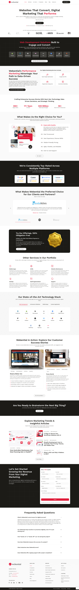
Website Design (48, 578)
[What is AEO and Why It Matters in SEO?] (39, 452)
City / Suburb (43, 481)
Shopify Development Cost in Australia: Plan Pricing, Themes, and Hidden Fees (54, 444)
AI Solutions (47, 565)
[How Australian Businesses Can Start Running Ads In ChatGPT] (22, 438)
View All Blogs (39, 459)
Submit (55, 499)
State (56, 481)
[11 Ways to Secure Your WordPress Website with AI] (39, 433)
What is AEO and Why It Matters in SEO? (54, 453)
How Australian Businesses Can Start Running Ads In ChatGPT (21, 451)
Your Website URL (58, 486)
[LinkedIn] (14, 583)
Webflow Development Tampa (65, 582)
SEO (53, 450)
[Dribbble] (22, 583)
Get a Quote (39, 155)
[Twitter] (16, 583)
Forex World (50, 374)
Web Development (54, 431)
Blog (30, 578)
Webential (13, 588)
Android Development (49, 580)
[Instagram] (11, 583)
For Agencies (32, 567)
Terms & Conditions (56, 588)
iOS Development (48, 582)
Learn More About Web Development (39, 61)
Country (42, 486)
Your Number (43, 476)
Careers (62, 565)
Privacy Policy (63, 588)
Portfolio (31, 572)
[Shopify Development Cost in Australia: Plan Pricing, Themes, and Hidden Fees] (39, 443)
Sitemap (68, 588)
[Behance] (19, 583)
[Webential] (13, 2)
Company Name (58, 476)
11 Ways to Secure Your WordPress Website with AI (52, 434)
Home (31, 565)
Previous (10, 208)
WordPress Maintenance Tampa (65, 578)
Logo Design (47, 576)
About (31, 576)
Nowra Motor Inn (16, 374)
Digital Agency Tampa (65, 575)
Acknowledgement (33, 580)
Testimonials (32, 574)
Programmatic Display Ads (50, 574)
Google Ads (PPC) (48, 572)
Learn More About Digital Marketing (16, 89)
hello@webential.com (13, 571)
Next (68, 208)
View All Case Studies (39, 395)
